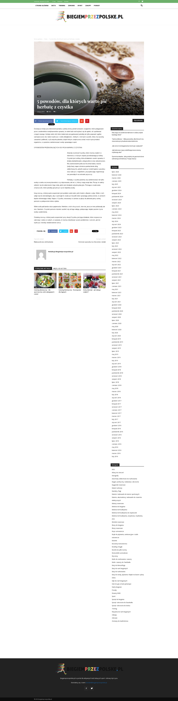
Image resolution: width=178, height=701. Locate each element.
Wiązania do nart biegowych (121, 612)
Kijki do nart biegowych (119, 581)
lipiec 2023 (115, 243)
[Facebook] (139, 1)
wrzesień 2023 (117, 237)
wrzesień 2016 (117, 435)
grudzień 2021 (116, 268)
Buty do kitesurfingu (118, 565)
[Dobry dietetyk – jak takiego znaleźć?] (94, 280)
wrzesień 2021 (117, 277)
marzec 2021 (116, 296)
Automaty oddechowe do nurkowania (124, 479)
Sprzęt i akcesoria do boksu (121, 606)
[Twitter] (142, 1)
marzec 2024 (116, 218)
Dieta (53, 5)
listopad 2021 (116, 271)
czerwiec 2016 (116, 444)
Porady (97, 5)
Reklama (59, 1)
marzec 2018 (116, 391)
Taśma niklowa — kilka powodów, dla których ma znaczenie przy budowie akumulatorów (127, 140)
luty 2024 (115, 221)
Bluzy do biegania (118, 525)
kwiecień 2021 (116, 292)
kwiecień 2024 (116, 215)
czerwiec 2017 (116, 410)
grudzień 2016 (116, 425)
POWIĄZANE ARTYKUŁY (43, 268)
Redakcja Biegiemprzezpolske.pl (60, 252)
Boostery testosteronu (119, 544)
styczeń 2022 (116, 265)
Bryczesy (115, 556)
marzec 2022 (116, 261)
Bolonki (114, 541)
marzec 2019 (116, 357)
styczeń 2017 (116, 422)
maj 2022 (115, 255)
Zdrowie (71, 5)
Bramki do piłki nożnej (119, 550)
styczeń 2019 (116, 364)
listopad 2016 (116, 429)
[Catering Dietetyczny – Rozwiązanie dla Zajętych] (70, 280)
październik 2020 (117, 311)
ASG (113, 469)
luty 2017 (115, 419)
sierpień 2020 (116, 317)
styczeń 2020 (116, 336)
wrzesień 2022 (117, 249)
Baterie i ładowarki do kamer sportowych (125, 494)
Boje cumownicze (118, 531)
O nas (54, 1)
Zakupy (88, 5)
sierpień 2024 (116, 203)
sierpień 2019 (116, 348)
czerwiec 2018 (116, 385)
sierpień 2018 (116, 379)
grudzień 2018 (116, 367)
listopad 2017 (116, 404)
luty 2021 (115, 299)
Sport (80, 5)
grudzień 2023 (116, 227)
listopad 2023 (116, 231)
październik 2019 (117, 342)
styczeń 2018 (116, 398)
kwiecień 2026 (116, 175)
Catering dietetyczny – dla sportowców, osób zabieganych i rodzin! (44, 292)
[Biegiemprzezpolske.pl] (89, 16)
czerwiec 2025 (116, 181)
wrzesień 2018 (117, 376)
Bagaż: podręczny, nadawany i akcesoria (125, 482)
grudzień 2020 (116, 305)
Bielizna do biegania (118, 507)
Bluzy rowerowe (117, 528)
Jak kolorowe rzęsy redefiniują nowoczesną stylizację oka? (126, 151)
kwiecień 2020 (116, 330)
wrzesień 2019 (117, 345)
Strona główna (42, 5)
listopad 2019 (116, 339)
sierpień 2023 (116, 240)
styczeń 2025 (116, 187)
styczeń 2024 (116, 224)
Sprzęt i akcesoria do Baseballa (122, 602)
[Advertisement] (89, 32)
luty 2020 (115, 333)
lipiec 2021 (115, 283)
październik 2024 (117, 197)
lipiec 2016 (115, 441)
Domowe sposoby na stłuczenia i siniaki (92, 242)
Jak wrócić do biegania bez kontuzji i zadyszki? (127, 146)
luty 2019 (115, 360)
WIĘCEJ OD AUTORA (59, 268)
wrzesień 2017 (117, 407)
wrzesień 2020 (117, 314)
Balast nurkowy (117, 488)
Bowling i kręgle (117, 547)
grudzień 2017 (116, 401)
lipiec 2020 (115, 320)
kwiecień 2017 (116, 413)
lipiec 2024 (115, 206)
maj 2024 (115, 212)
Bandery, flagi (116, 491)
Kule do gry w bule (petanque (121, 584)
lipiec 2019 (115, 351)
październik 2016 (117, 432)
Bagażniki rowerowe (118, 485)
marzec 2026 (116, 178)
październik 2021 (117, 274)
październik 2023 (117, 234)
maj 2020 (115, 326)
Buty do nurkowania (118, 571)
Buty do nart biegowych (120, 568)
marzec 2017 (116, 416)
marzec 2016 (116, 453)
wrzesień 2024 (117, 200)
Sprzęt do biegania (118, 599)
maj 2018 (115, 388)
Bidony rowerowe (118, 503)
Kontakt (66, 1)
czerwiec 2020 (116, 323)
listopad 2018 (116, 370)
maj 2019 (115, 354)
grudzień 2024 (116, 190)
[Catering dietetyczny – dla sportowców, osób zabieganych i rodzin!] (45, 280)
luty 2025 (115, 184)
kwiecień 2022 (116, 258)
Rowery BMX (116, 593)
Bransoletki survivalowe (120, 553)
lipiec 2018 (115, 382)
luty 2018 (115, 395)
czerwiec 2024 (116, 209)
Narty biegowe (117, 587)
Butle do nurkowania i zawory (122, 559)
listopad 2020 (116, 308)
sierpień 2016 (116, 438)
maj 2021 (115, 289)
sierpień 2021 (116, 280)
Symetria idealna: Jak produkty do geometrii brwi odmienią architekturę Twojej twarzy (128, 158)
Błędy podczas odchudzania (43, 242)
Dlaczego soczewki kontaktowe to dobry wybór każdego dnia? (127, 134)
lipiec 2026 (115, 172)
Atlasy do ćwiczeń (118, 472)
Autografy (115, 476)
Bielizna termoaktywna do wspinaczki (124, 513)
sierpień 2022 (116, 252)
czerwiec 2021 (116, 286)
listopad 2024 (116, 193)
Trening (62, 5)
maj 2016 (115, 447)
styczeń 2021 (116, 302)
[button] (141, 5)
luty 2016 (115, 456)
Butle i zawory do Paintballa (121, 562)
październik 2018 (117, 373)
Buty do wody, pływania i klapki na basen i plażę (128, 575)
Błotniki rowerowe (118, 522)
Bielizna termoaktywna (119, 510)
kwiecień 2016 (116, 450)
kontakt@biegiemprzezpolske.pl (96, 683)
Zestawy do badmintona (120, 621)
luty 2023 (115, 246)
